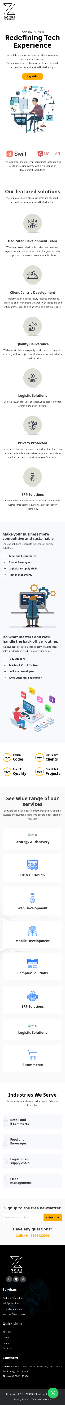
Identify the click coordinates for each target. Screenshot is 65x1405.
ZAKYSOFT (31, 1394)
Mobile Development (32, 941)
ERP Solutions (32, 1007)
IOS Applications (11, 1303)
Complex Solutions (32, 973)
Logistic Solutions (32, 1033)
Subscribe (52, 1217)
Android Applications (13, 1298)
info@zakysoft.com (18, 1371)
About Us (7, 1332)
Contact (6, 1343)
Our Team (7, 1348)
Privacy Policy (21, 1399)
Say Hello (32, 76)
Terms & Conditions (41, 1399)
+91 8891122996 (37, 1235)
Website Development (14, 1314)
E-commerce (32, 1065)
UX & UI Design (32, 875)
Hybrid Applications (13, 1309)
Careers (7, 1337)
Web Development (32, 908)
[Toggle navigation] (57, 11)
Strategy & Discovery (32, 842)
